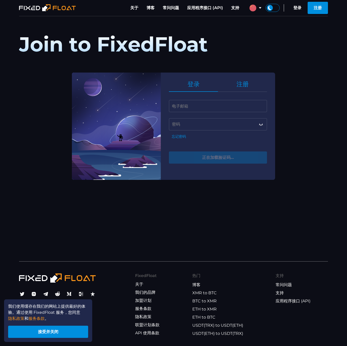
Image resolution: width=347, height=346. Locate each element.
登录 (297, 7)
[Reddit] (57, 294)
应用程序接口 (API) (205, 7)
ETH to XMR (204, 309)
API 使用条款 (147, 333)
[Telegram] (46, 294)
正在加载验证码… (218, 157)
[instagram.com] (34, 294)
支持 (235, 7)
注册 (318, 7)
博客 (151, 7)
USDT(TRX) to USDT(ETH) (217, 325)
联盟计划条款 (147, 324)
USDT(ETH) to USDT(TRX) (217, 333)
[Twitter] (22, 294)
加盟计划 (143, 300)
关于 (134, 7)
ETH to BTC (203, 317)
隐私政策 (143, 316)
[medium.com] (69, 294)
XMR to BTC (204, 292)
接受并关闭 (48, 331)
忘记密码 (179, 137)
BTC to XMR (204, 301)
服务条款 (143, 308)
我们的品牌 (145, 292)
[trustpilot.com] (93, 294)
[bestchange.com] (81, 294)
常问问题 (171, 7)
